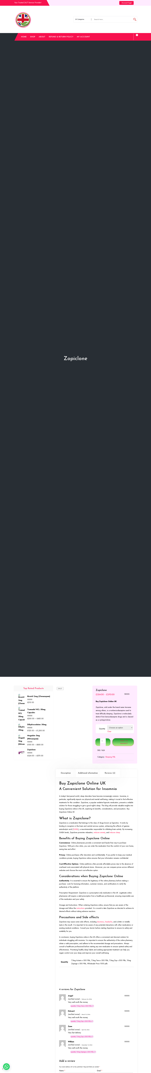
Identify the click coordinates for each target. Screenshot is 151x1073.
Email (99, 1070)
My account (83, 36)
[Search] (130, 37)
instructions (80, 908)
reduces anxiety (99, 832)
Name (62, 1070)
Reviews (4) (110, 773)
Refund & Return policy (61, 36)
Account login (127, 3)
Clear (109, 731)
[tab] (66, 773)
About (42, 36)
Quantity (102, 728)
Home (24, 36)
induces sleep (115, 832)
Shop (32, 36)
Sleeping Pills (110, 757)
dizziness (100, 921)
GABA (75, 829)
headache (108, 921)
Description (66, 773)
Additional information (88, 773)
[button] (6, 1066)
